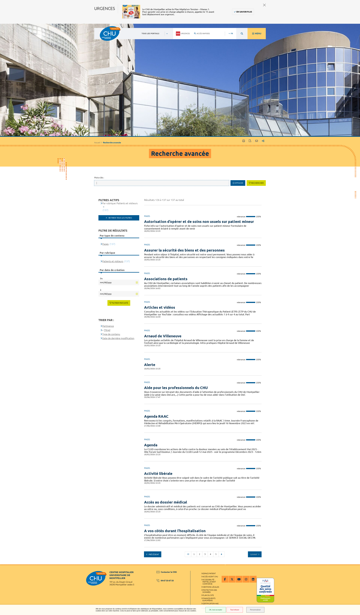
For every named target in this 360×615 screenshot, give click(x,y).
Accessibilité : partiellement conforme (209, 582)
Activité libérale (158, 473)
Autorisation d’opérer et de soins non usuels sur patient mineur (199, 222)
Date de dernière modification (118, 338)
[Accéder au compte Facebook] (225, 579)
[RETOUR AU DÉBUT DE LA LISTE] (188, 554)
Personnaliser (255, 610)
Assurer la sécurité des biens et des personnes (184, 250)
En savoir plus (244, 12)
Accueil (97, 142)
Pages (105, 244)
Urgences (185, 33)
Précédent (153, 554)
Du (101, 278)
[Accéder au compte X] (232, 579)
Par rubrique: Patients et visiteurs (120, 203)
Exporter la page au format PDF (250, 141)
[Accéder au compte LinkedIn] (253, 579)
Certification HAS (210, 603)
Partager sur (263, 141)
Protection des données (209, 591)
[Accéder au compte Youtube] (239, 579)
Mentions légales (210, 587)
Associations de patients (165, 279)
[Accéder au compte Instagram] (246, 579)
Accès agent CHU (210, 577)
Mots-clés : (99, 177)
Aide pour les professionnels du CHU (176, 388)
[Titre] (107, 330)
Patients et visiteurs (112, 261)
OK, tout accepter (215, 610)
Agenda (150, 445)
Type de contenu (111, 334)
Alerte (149, 365)
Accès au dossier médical (165, 502)
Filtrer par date (120, 303)
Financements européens (208, 599)
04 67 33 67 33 (167, 580)
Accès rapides (203, 33)
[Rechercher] (242, 33)
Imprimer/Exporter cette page (243, 141)
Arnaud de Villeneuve (162, 336)
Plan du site (208, 595)
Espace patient (209, 573)
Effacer (239, 183)
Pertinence (108, 326)
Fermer (264, 5)
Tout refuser (234, 610)
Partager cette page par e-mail (256, 141)
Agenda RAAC (156, 416)
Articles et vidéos (159, 307)
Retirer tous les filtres (120, 218)
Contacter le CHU (169, 572)
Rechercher (257, 183)
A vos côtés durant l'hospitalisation (175, 531)
